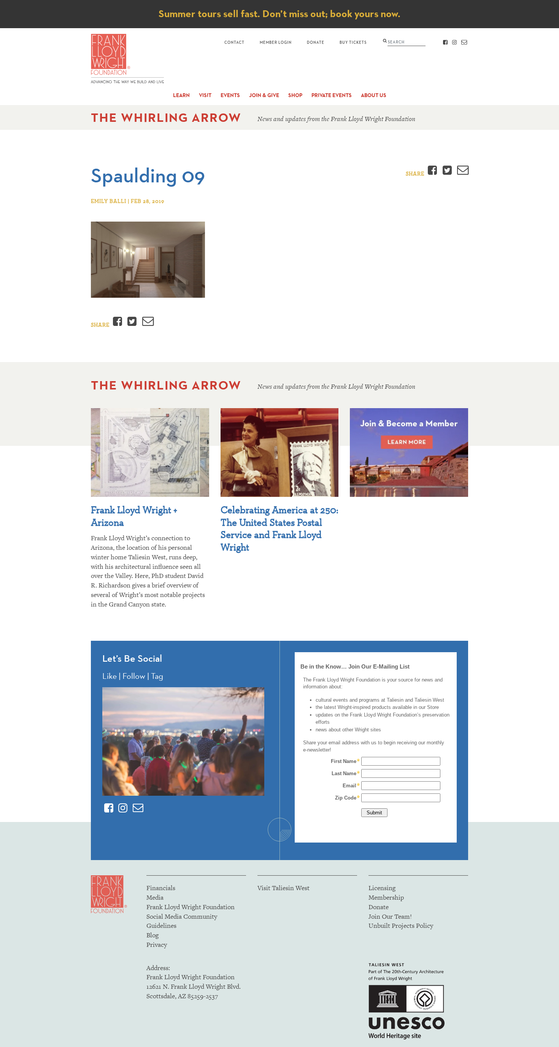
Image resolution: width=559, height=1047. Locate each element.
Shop (295, 95)
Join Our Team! (390, 916)
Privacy (156, 944)
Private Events (331, 95)
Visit (205, 95)
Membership (386, 897)
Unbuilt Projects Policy (400, 925)
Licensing (381, 887)
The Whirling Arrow (166, 117)
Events (230, 95)
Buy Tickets (353, 42)
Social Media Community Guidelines (181, 921)
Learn (181, 95)
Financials (160, 887)
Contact (234, 42)
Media (155, 897)
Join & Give (264, 95)
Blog (152, 935)
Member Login (276, 42)
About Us (373, 95)
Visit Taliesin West (283, 887)
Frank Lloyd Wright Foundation (190, 906)
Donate (315, 42)
